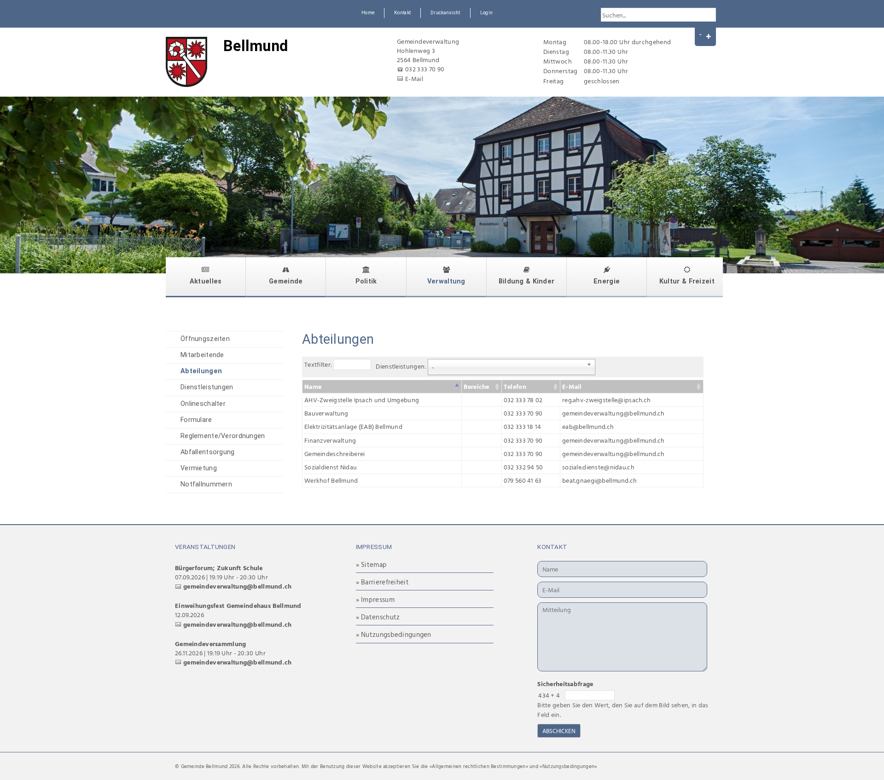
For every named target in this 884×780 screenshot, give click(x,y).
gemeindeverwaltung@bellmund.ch (613, 413)
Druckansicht (445, 12)
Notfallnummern (206, 484)
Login (486, 12)
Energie (606, 281)
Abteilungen (201, 371)
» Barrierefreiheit (382, 582)
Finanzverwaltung (330, 440)
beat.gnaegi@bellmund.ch (599, 480)
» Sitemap (371, 564)
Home (367, 12)
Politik (366, 281)
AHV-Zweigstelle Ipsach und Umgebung (361, 399)
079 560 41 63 (523, 480)
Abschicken (559, 730)
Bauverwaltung (326, 413)
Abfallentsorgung (207, 452)
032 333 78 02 (523, 399)
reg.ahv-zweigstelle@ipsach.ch (606, 399)
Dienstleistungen (206, 387)
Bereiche (476, 386)
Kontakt (402, 12)
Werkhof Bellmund (331, 480)
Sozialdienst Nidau (330, 467)
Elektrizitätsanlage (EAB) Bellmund (353, 426)
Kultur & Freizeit (687, 281)
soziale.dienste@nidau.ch (598, 467)
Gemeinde (285, 281)
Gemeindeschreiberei (334, 453)
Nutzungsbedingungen (568, 766)
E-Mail (414, 78)
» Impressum (375, 599)
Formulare (196, 420)
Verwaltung (446, 281)
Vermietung (198, 468)
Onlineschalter (203, 404)
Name (312, 386)
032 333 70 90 (425, 69)
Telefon (515, 386)
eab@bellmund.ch (588, 426)
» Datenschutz (378, 617)
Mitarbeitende (202, 355)
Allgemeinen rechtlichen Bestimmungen (478, 766)
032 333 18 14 (522, 426)
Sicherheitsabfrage (565, 683)
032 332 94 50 (523, 467)
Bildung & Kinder (527, 281)
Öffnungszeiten (205, 339)
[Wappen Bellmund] (186, 62)
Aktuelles (206, 281)
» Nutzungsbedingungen (393, 634)
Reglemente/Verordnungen (222, 436)
